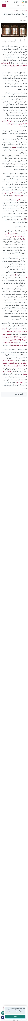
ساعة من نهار (19, 328)
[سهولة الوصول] (5, 2)
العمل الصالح (14, 275)
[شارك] (3, 1013)
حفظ (25, 42)
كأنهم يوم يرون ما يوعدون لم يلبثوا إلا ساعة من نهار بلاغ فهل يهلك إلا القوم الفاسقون (14, 337)
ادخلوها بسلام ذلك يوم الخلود (13, 193)
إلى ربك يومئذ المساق (11, 366)
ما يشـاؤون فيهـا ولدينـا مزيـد (18, 195)
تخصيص (8, 1012)
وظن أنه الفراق (12, 363)
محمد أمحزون (22, 21)
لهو (7, 155)
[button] (12, 42)
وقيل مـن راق (22, 363)
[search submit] (4, 5)
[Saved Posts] (2, 2)
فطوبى (14, 147)
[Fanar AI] (3, 1017)
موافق (15, 1017)
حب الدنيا (19, 200)
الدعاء (16, 258)
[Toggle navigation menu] (26, 2)
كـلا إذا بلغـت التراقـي (8, 360)
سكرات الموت (19, 382)
